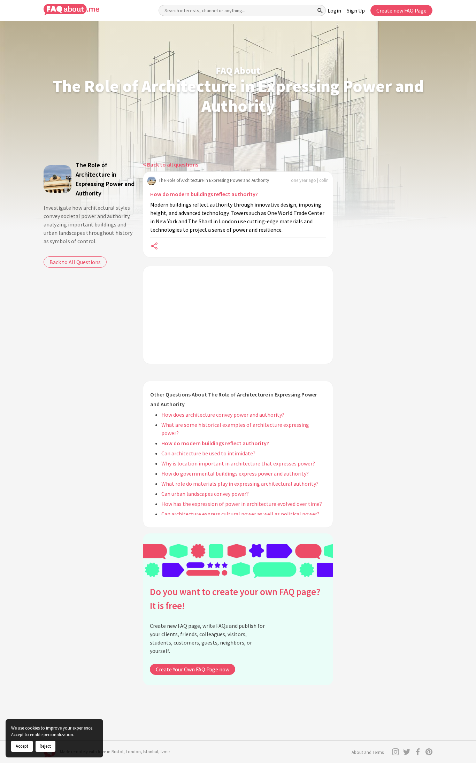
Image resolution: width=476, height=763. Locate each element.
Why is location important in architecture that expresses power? (238, 463)
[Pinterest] (428, 751)
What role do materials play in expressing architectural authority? (239, 483)
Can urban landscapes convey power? (205, 493)
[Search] (320, 10)
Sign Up (356, 10)
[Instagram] (395, 751)
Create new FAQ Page (401, 10)
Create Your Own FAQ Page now (192, 669)
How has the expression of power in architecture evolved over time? (241, 503)
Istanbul (150, 752)
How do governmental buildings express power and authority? (235, 473)
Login (334, 10)
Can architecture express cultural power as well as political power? (240, 513)
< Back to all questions (170, 164)
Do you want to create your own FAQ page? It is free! (235, 599)
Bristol (117, 752)
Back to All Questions (75, 262)
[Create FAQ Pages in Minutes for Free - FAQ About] (71, 9)
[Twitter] (406, 751)
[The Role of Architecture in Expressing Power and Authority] (57, 179)
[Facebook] (417, 751)
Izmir (165, 752)
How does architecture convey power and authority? (222, 414)
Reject (45, 746)
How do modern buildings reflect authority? (204, 194)
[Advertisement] (238, 315)
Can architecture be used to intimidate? (208, 453)
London (133, 752)
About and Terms (368, 752)
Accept (22, 746)
